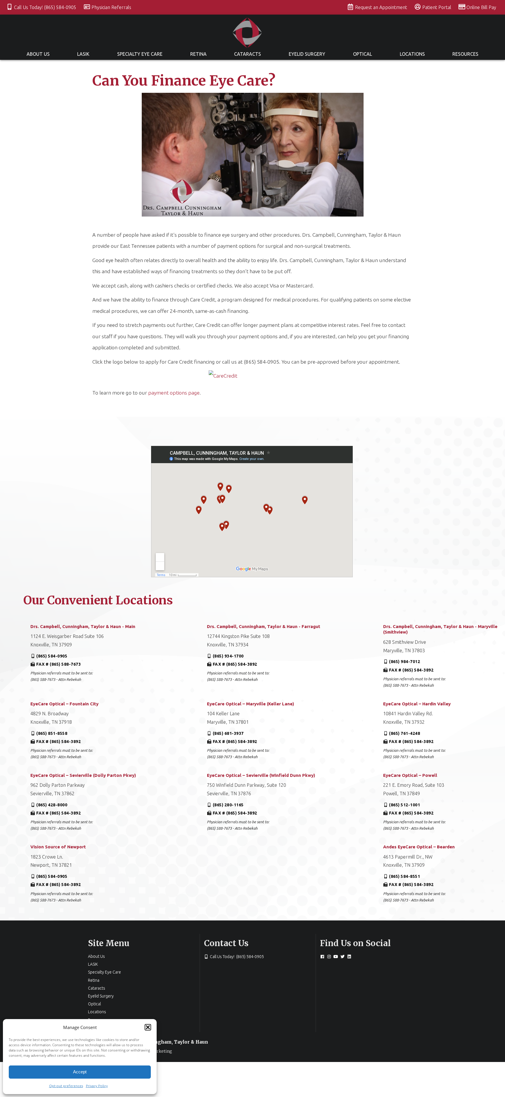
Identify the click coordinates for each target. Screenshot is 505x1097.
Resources (465, 54)
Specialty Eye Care (139, 54)
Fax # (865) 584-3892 (235, 664)
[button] (148, 1027)
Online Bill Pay (481, 7)
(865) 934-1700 (228, 656)
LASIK (83, 54)
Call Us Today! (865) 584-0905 (45, 7)
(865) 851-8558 (51, 733)
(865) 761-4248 (404, 733)
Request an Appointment (381, 7)
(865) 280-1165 (228, 805)
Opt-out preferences (66, 1086)
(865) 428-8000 (51, 805)
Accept (80, 1071)
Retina (198, 54)
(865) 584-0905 (51, 656)
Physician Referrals (111, 7)
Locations (412, 54)
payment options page (174, 392)
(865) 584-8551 (404, 876)
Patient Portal (437, 7)
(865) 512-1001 (404, 805)
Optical (362, 54)
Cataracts (247, 54)
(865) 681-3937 (228, 733)
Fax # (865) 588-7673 (58, 664)
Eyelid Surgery (307, 54)
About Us (38, 54)
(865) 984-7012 (404, 661)
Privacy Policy (97, 1086)
